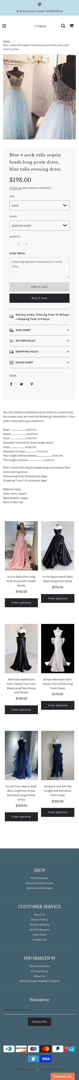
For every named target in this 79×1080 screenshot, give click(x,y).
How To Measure (39, 929)
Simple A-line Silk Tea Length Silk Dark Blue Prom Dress (57, 791)
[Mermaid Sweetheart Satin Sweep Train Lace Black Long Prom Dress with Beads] (21, 648)
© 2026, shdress (25, 1069)
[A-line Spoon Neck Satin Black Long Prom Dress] (57, 545)
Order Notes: (17, 253)
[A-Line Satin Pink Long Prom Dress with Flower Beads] (21, 545)
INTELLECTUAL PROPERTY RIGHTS (39, 981)
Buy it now (39, 298)
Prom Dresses (39, 878)
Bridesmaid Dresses (39, 888)
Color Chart (39, 934)
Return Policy (39, 919)
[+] (26, 244)
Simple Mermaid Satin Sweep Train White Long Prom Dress (58, 684)
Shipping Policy (39, 924)
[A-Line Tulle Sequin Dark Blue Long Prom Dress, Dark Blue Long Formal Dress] (21, 755)
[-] (10, 244)
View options (21, 602)
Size (12, 196)
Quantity (14, 236)
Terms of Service (39, 966)
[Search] (63, 25)
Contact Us (39, 939)
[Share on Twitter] (21, 384)
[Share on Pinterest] (32, 384)
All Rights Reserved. (52, 1069)
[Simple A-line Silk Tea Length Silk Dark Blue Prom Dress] (57, 755)
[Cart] (71, 25)
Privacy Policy (39, 971)
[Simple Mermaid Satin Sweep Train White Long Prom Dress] (57, 648)
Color (13, 216)
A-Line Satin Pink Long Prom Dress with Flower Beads (21, 581)
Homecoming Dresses (40, 883)
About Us (39, 914)
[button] (39, 330)
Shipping (15, 187)
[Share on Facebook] (11, 384)
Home (6, 41)
